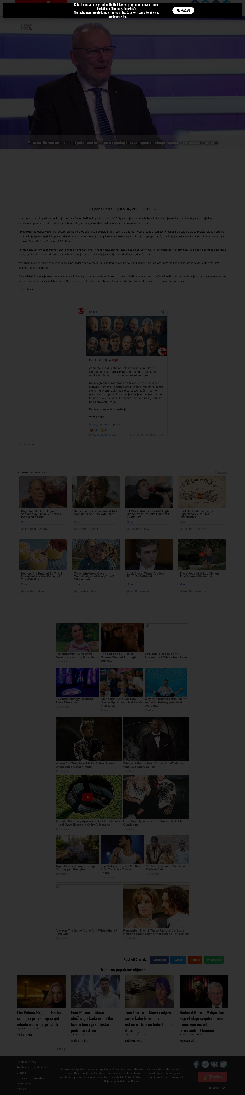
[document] (122, 547)
